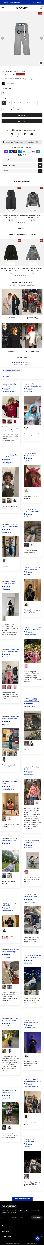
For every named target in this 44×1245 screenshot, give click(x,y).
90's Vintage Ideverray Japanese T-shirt (10, 526)
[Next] (41, 38)
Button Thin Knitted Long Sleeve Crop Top (10, 840)
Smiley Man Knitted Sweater (10, 1091)
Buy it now (22, 121)
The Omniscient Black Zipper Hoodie (13, 269)
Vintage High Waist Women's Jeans (10, 718)
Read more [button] (28, 828)
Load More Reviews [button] (22, 1198)
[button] (22, 79)
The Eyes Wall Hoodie (9, 904)
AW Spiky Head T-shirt (9, 385)
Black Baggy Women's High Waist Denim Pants (10, 1020)
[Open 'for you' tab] (37, 1238)
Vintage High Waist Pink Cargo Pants (32, 628)
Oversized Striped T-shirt (31, 841)
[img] (22, 362)
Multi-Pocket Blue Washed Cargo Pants (10, 952)
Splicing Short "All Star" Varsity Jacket (31, 701)
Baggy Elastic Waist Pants (30, 896)
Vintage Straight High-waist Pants (8, 583)
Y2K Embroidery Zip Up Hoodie (30, 1141)
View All (21, 228)
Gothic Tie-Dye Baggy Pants (11, 216)
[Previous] (2, 38)
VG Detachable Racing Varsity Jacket (30, 1022)
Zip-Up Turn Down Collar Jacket (10, 456)
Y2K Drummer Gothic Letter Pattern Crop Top (32, 386)
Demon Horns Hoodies (30, 454)
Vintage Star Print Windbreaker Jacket (32, 569)
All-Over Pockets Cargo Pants (31, 510)
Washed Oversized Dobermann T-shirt (32, 1081)
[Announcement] (22, 2)
